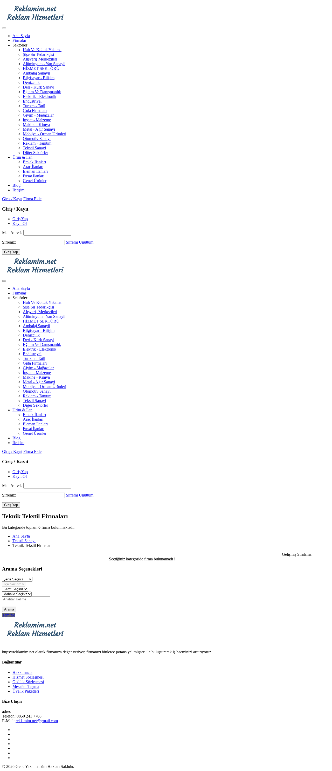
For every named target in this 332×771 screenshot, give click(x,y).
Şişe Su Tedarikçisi (38, 54)
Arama (9, 609)
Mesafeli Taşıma (25, 686)
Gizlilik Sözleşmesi (28, 682)
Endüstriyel (32, 101)
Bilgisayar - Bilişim (38, 78)
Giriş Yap (20, 219)
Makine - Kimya (36, 124)
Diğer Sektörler (35, 152)
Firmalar (19, 40)
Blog (16, 185)
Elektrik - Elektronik (39, 96)
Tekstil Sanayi (34, 148)
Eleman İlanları (35, 171)
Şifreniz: (9, 242)
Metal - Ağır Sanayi (39, 129)
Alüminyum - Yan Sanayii (44, 64)
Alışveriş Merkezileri (40, 59)
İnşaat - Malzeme (37, 120)
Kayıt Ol (19, 223)
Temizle (8, 615)
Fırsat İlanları (33, 176)
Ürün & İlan (22, 157)
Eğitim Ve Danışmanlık (42, 92)
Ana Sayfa (21, 35)
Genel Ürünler (34, 180)
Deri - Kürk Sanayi (38, 87)
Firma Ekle (32, 199)
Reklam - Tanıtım (37, 143)
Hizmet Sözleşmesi (28, 677)
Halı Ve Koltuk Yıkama (42, 50)
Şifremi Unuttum (79, 242)
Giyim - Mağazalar (38, 115)
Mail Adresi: (12, 232)
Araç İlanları (33, 166)
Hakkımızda (22, 672)
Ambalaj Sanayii (36, 73)
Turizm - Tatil (34, 106)
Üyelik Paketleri (25, 691)
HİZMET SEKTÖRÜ (41, 68)
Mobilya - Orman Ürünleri (44, 134)
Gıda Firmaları (35, 110)
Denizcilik (31, 82)
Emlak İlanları (34, 162)
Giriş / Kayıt (12, 199)
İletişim (18, 190)
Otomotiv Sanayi (37, 138)
